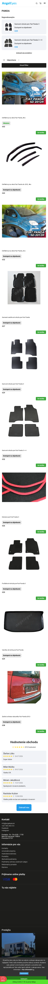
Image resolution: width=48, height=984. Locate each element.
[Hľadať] (36, 3)
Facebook (5, 828)
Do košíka (41, 133)
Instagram (5, 830)
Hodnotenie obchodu (24, 742)
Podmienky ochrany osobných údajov (15, 862)
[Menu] (44, 3)
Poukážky (5, 856)
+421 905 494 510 (8, 826)
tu (33, 969)
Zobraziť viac (24, 807)
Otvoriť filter (24, 65)
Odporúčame (11, 60)
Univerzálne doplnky (9, 851)
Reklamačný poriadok (9, 864)
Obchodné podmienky (9, 859)
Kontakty (5, 848)
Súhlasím (24, 979)
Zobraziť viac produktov (24, 53)
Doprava (5, 867)
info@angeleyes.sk (8, 823)
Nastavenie (24, 973)
